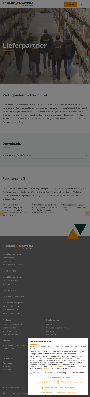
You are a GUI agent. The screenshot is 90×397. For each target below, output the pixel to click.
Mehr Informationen (46, 392)
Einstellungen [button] (46, 368)
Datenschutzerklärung (59, 366)
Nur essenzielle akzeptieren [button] (72, 382)
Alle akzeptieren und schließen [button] (58, 377)
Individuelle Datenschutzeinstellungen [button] (59, 388)
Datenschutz (61, 392)
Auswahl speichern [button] (44, 382)
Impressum (72, 392)
